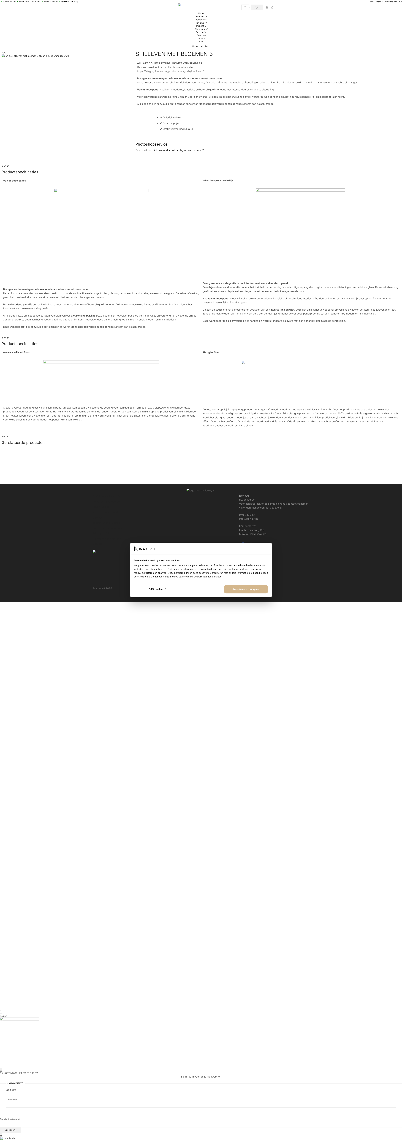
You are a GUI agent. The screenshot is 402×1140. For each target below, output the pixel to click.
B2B (201, 41)
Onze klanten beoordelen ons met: (383, 2)
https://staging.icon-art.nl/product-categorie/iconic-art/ (170, 71)
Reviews (200, 22)
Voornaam (11, 1089)
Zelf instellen (156, 589)
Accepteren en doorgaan (245, 589)
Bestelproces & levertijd (107, 496)
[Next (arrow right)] (1, 1013)
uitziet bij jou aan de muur (187, 150)
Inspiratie (201, 25)
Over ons (201, 35)
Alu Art (204, 46)
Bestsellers (201, 19)
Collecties (200, 16)
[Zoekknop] (257, 7)
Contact (201, 38)
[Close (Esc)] (0, 1010)
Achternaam (12, 1099)
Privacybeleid (101, 506)
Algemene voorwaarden (107, 512)
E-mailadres (10, 1119)
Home (201, 13)
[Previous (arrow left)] (0, 1013)
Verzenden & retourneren (107, 501)
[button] (201, 1138)
